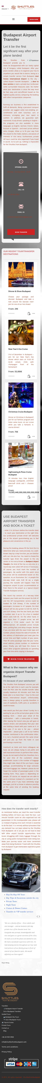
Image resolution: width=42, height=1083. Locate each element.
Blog (4, 1031)
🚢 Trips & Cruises (8, 1022)
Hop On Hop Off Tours (15, 894)
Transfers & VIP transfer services (19, 911)
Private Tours (11, 901)
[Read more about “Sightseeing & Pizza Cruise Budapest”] (29, 497)
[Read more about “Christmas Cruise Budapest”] (29, 436)
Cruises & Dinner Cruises (16, 908)
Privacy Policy (7, 1052)
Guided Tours (6, 1014)
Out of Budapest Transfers (12, 1011)
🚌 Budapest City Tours (11, 1017)
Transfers (5, 1006)
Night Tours (11, 904)
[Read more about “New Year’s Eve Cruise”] (29, 376)
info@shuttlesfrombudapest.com (14, 1042)
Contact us (5, 1028)
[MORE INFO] (33, 313)
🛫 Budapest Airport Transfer (13, 1009)
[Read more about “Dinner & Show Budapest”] (29, 313)
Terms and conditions (10, 1047)
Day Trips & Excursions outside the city (22, 897)
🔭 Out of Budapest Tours (12, 1020)
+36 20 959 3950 (8, 1037)
